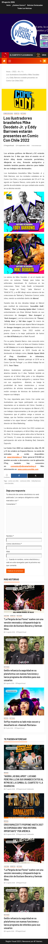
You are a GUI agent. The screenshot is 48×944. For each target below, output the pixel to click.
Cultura (6, 615)
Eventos (16, 113)
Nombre (10, 536)
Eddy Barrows (36, 481)
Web (8, 552)
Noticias (23, 113)
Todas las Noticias (24, 8)
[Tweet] (36, 476)
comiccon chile (25, 481)
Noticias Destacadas (35, 5)
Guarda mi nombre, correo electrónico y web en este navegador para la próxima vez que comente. (23, 562)
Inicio (8, 5)
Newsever (26, 941)
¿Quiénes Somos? (19, 5)
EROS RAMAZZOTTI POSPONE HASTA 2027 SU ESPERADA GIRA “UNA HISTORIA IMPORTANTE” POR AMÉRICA (23, 828)
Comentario (11, 504)
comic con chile (13, 481)
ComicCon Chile (8, 113)
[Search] (40, 61)
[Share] (19, 476)
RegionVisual (9, 145)
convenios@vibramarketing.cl (23, 466)
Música (6, 718)
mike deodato (9, 483)
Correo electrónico (14, 544)
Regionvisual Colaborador (26, 789)
